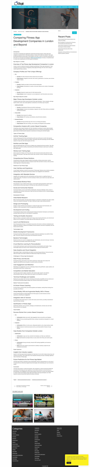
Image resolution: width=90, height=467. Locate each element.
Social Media (14, 457)
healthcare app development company (39, 379)
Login (58, 430)
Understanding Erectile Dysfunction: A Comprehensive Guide (43, 418)
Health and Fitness (21, 31)
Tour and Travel (15, 460)
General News (15, 444)
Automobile (14, 431)
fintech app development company (24, 379)
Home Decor (14, 447)
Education (14, 438)
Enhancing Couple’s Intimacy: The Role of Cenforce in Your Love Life (22, 418)
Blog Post (58, 434)
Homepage (15, 31)
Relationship (14, 453)
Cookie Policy (69, 460)
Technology (14, 459)
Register (58, 432)
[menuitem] (15, 7)
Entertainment (15, 440)
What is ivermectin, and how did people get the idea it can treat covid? (21, 403)
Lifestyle (14, 449)
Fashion (13, 442)
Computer (14, 436)
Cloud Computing (15, 434)
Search (59, 30)
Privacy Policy (59, 435)
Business (14, 433)
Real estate (14, 451)
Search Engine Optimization (17, 455)
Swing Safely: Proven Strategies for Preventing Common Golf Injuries (44, 403)
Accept (69, 462)
